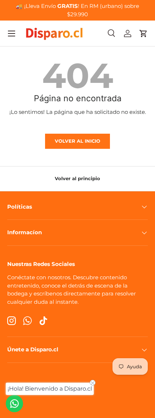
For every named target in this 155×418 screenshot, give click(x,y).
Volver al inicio (77, 141)
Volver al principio (77, 178)
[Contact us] (14, 403)
